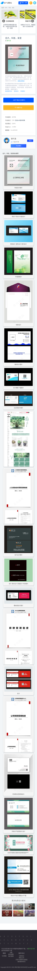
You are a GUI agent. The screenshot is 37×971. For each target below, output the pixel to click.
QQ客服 (4, 956)
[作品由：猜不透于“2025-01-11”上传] (6, 140)
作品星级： (8, 117)
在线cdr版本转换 (20, 120)
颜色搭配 (11, 954)
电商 (7, 915)
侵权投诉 (16, 91)
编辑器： (8, 130)
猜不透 (9, 40)
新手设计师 (31, 948)
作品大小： (8, 127)
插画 (30, 915)
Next (32, 21)
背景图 (18, 915)
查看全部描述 (21, 81)
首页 (2, 7)
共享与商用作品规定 (22, 959)
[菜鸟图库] (6, 3)
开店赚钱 (18, 146)
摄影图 (29, 908)
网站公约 (21, 958)
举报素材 (22, 91)
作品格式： (8, 120)
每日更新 (11, 956)
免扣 (7, 908)
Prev (3, 21)
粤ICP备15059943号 (21, 967)
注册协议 (21, 956)
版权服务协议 (8, 91)
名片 (18, 908)
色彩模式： (8, 123)
